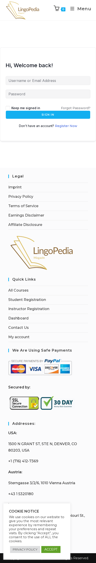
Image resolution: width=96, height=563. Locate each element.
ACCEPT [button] (50, 549)
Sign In (48, 114)
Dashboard (18, 318)
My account (18, 337)
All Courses (18, 290)
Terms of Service (23, 206)
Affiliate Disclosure (25, 225)
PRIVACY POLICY (25, 549)
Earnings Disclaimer (26, 215)
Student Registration (27, 300)
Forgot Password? (75, 108)
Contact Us (18, 327)
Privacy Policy (20, 196)
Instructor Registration (28, 309)
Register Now (66, 126)
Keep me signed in (25, 108)
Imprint (15, 187)
